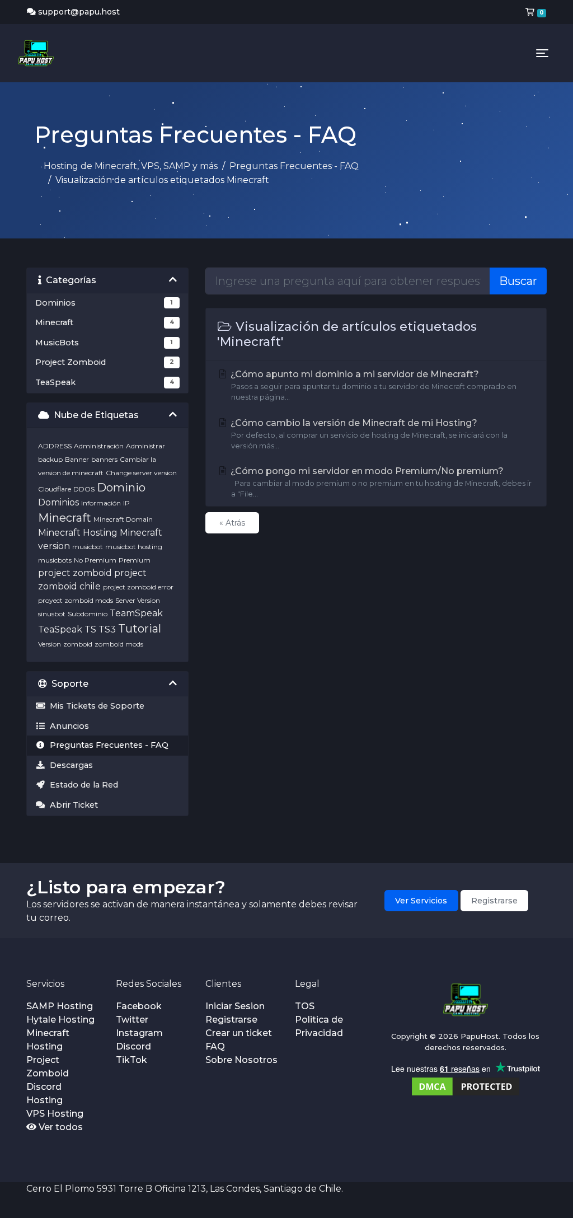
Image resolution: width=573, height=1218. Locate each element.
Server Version (137, 600)
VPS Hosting (54, 1113)
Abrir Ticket (71, 805)
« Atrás (232, 523)
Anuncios (67, 726)
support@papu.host (79, 12)
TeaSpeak (60, 629)
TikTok (131, 1060)
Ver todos (59, 1127)
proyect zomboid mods (75, 600)
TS (90, 629)
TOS (304, 1006)
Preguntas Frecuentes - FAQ (294, 166)
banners (104, 459)
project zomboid (75, 573)
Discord (133, 1046)
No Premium (95, 560)
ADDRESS (55, 446)
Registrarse (494, 901)
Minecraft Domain (123, 519)
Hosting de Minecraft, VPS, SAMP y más (131, 166)
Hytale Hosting (60, 1019)
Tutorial (139, 628)
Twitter (132, 1019)
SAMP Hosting (59, 1006)
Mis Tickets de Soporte (94, 706)
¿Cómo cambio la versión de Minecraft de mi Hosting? (368, 434)
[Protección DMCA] (466, 1085)
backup (50, 459)
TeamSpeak (136, 613)
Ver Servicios (421, 901)
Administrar (145, 446)
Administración (99, 446)
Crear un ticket (238, 1033)
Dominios (58, 502)
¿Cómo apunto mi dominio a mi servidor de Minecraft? (372, 385)
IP (126, 503)
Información (101, 503)
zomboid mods (119, 644)
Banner (77, 459)
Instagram (139, 1033)
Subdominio (87, 614)
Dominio (121, 487)
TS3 (107, 629)
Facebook (139, 1006)
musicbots (55, 560)
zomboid (77, 644)
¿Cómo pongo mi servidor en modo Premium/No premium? (380, 482)
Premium (135, 560)
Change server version (141, 473)
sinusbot (51, 614)
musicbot (87, 546)
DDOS (84, 489)
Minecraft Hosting (78, 532)
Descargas (69, 765)
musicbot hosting (133, 546)
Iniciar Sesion (235, 1006)
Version (49, 644)
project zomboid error (138, 587)
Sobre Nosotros (241, 1060)
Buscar (518, 281)
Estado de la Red (81, 785)
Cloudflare (54, 489)
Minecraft (64, 517)
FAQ (215, 1046)
